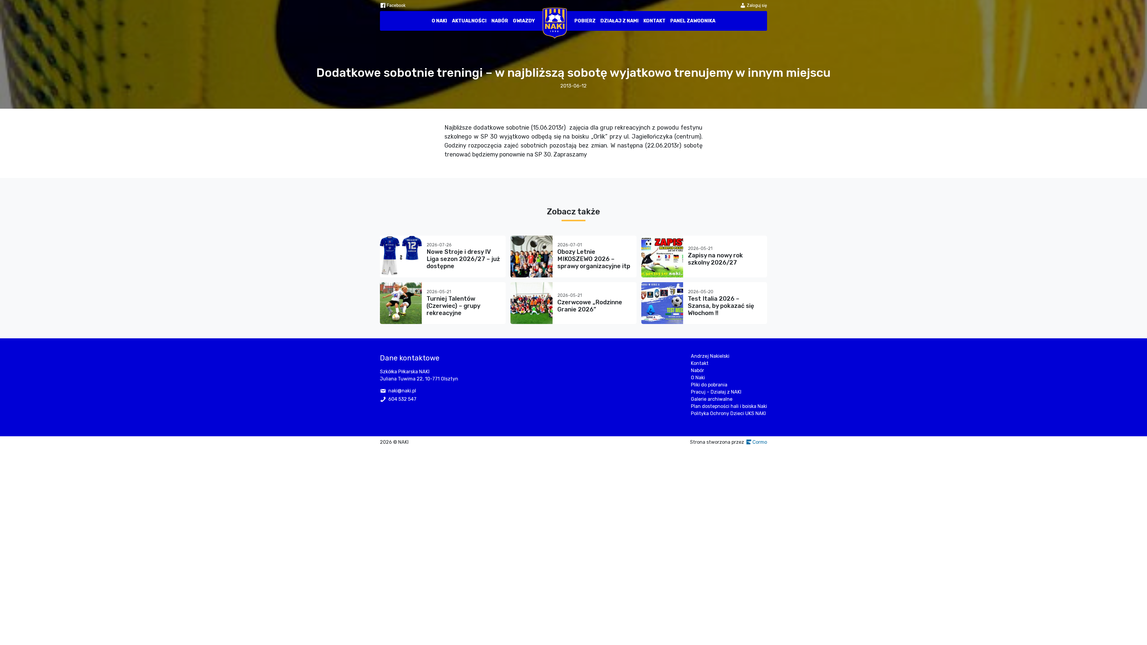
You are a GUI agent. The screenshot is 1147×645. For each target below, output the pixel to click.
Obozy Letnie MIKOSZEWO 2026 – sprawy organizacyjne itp (593, 259)
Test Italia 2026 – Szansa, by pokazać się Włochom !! (721, 306)
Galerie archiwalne (711, 399)
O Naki (439, 21)
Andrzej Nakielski (710, 356)
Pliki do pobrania (709, 385)
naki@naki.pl (402, 391)
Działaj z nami (619, 21)
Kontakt (654, 21)
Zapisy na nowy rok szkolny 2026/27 (715, 259)
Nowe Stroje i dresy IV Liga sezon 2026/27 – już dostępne (463, 259)
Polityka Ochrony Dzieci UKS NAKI (728, 413)
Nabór (499, 21)
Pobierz (585, 21)
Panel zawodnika (692, 21)
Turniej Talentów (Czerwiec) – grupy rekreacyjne (453, 306)
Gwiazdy (524, 21)
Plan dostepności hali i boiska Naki (729, 406)
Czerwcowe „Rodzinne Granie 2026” (589, 306)
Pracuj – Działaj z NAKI (716, 392)
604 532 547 (402, 399)
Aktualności (469, 21)
